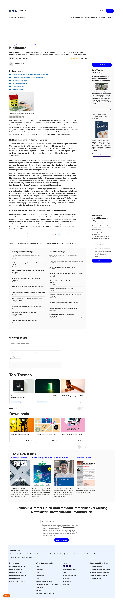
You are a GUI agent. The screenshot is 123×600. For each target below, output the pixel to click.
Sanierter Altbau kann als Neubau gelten (61, 288)
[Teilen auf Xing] (19, 117)
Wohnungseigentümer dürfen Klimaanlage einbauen (28, 286)
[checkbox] (10, 353)
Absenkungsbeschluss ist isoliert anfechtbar (63, 308)
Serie (11, 58)
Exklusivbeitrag (16, 402)
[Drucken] (82, 58)
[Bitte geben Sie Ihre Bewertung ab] (77, 58)
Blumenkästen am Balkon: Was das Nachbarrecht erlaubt (64, 281)
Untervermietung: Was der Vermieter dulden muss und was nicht (28, 271)
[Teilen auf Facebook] (16, 117)
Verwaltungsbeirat (45, 180)
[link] (12, 17)
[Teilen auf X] (13, 117)
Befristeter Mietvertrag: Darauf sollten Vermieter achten (27, 263)
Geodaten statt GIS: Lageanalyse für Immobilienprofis (66, 261)
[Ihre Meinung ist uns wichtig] (6, 595)
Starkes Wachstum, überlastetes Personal (62, 267)
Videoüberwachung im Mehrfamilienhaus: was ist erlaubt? (27, 256)
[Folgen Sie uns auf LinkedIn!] (64, 566)
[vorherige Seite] (29, 235)
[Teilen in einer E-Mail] (10, 117)
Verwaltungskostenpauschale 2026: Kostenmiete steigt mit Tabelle (27, 299)
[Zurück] (79, 408)
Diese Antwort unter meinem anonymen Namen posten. (29, 353)
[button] (110, 11)
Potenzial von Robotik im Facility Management (63, 302)
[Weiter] (84, 408)
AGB (65, 525)
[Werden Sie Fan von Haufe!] (70, 566)
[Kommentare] (85, 58)
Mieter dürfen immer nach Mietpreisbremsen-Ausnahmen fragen (66, 274)
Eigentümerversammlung (34, 146)
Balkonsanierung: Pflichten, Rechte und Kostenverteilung (24, 313)
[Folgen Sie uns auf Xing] (67, 566)
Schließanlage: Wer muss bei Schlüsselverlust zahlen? (28, 292)
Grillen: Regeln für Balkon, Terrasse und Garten (26, 306)
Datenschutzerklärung (69, 527)
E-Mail (42, 518)
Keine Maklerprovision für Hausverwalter (24, 320)
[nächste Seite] (66, 235)
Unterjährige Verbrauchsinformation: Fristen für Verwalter (26, 279)
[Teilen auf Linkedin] (22, 117)
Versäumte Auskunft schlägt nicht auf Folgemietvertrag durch (65, 295)
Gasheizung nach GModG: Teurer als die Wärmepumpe (61, 315)
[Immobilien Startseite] (13, 11)
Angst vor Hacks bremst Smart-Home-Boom (63, 255)
